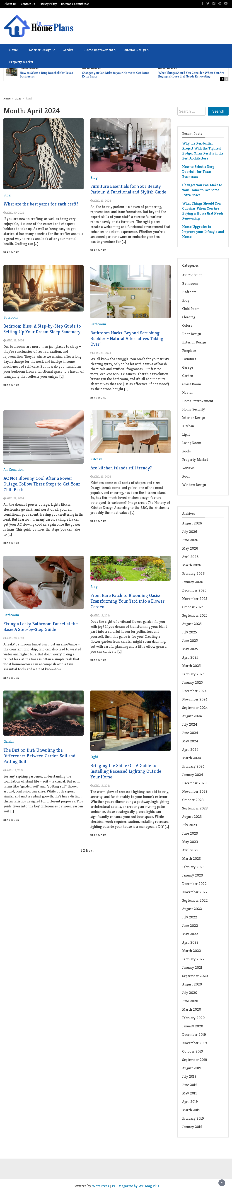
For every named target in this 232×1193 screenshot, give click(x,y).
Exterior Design (40, 50)
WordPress (100, 1185)
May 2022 (190, 934)
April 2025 (190, 657)
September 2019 (194, 1059)
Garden (68, 50)
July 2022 (189, 917)
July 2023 (189, 825)
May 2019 (189, 1093)
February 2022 (193, 959)
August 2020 (192, 984)
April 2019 (190, 1101)
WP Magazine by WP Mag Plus (135, 1185)
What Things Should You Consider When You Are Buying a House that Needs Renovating (191, 74)
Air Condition (13, 469)
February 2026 (193, 573)
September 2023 (195, 808)
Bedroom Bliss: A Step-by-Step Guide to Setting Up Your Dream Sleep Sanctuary (42, 329)
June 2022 (190, 925)
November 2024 (195, 699)
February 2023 (193, 867)
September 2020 (195, 975)
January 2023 (192, 875)
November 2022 (195, 892)
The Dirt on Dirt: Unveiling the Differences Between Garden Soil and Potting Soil (39, 755)
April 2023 (190, 850)
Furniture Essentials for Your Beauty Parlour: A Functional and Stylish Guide (128, 189)
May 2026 (190, 548)
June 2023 (190, 833)
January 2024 (192, 774)
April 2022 (190, 942)
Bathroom (98, 324)
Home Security (193, 409)
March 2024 (191, 758)
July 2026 (189, 531)
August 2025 (192, 623)
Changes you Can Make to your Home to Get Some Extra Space (115, 74)
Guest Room (191, 384)
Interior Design (135, 50)
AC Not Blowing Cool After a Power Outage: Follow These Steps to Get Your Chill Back (41, 484)
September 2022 (195, 900)
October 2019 (192, 1051)
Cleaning (188, 317)
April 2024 (190, 749)
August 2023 (192, 816)
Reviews (188, 468)
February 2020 (193, 1017)
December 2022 (194, 883)
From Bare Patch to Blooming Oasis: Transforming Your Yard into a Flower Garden (127, 601)
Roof (186, 476)
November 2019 (194, 1043)
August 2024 (192, 716)
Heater (188, 392)
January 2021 (192, 967)
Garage (187, 367)
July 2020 (189, 992)
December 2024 (194, 690)
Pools (186, 451)
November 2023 (194, 791)
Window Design (194, 484)
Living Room (191, 442)
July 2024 (189, 724)
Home (13, 50)
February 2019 (193, 1118)
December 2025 (194, 590)
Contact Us (28, 4)
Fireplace (189, 350)
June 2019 (189, 1084)
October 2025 (192, 607)
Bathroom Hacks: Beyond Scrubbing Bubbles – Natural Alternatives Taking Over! (126, 338)
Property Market (21, 62)
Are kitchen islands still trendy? (121, 468)
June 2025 (190, 640)
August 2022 (192, 908)
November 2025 (194, 598)
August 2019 (191, 1068)
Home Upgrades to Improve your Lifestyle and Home (203, 231)
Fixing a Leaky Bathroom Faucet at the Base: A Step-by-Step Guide (40, 626)
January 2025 (192, 682)
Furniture (189, 359)
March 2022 (191, 950)
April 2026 (190, 556)
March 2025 (191, 665)
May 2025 (190, 649)
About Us (11, 4)
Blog (6, 195)
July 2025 (189, 632)
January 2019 (192, 1126)
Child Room (191, 308)
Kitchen (96, 459)
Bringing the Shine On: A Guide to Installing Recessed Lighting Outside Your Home (125, 771)
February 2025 (193, 674)
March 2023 (191, 858)
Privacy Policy (48, 4)
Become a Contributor (75, 4)
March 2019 (191, 1110)
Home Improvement (98, 50)
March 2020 (191, 1009)
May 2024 (190, 741)
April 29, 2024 (102, 200)
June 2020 (190, 1001)
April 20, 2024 (15, 638)
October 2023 (192, 799)
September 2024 (195, 707)
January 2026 (192, 582)
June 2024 (190, 732)
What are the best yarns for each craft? (40, 204)
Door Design (191, 333)
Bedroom (10, 317)
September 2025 (195, 615)
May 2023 (190, 841)
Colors (187, 325)
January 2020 (192, 1026)
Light (94, 756)
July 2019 (189, 1076)
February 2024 (193, 766)
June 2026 (190, 540)
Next (90, 850)
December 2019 (194, 1034)
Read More (11, 252)
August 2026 (192, 523)
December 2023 (194, 783)
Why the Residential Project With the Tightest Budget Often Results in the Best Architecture (202, 151)
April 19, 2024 (101, 615)
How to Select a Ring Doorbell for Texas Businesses (46, 74)
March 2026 (191, 565)
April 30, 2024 (15, 212)
